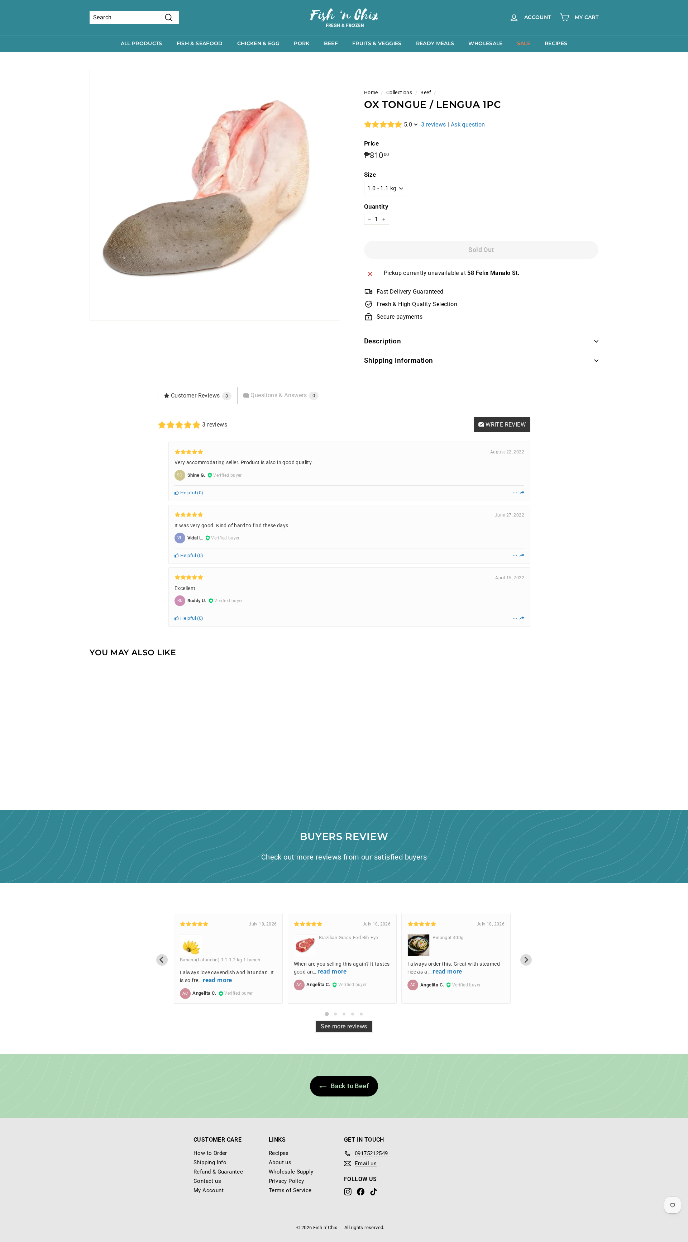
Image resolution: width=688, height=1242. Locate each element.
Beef (331, 43)
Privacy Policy (286, 1181)
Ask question (468, 124)
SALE (523, 43)
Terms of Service (290, 1190)
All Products (141, 43)
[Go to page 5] (361, 1014)
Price (371, 143)
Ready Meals (435, 43)
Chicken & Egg (258, 43)
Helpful (187, 492)
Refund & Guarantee (218, 1172)
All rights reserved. (364, 1227)
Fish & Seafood (200, 43)
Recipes (556, 43)
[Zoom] (215, 195)
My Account (209, 1190)
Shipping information (398, 360)
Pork (301, 43)
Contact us (207, 1181)
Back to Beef (349, 1086)
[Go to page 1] (327, 1014)
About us (280, 1162)
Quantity (376, 206)
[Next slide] (526, 960)
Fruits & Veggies (377, 43)
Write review (505, 424)
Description (382, 341)
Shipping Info (210, 1162)
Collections (399, 92)
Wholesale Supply (291, 1172)
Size (370, 174)
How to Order (210, 1153)
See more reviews (344, 1026)
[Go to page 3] (344, 1014)
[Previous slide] (162, 960)
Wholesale (485, 43)
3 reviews (433, 124)
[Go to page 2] (335, 1014)
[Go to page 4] (352, 1014)
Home (371, 92)
